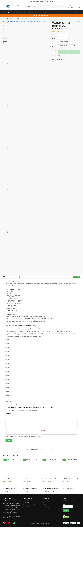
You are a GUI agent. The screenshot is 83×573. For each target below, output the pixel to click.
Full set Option (52, 449)
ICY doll (38, 523)
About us (45, 504)
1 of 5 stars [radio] (6, 415)
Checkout (78, 7)
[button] (77, 12)
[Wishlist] (19, 461)
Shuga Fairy (32, 523)
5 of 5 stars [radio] (14, 415)
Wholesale (45, 500)
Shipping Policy (26, 502)
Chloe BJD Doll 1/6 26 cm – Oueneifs (31, 478)
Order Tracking (46, 507)
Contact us (45, 506)
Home (4, 18)
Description (10, 276)
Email (43, 430)
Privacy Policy (26, 507)
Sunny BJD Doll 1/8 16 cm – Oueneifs (50, 478)
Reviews (17, 276)
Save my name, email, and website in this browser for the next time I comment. (24, 436)
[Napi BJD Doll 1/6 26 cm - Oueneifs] (79, 21)
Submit (65, 510)
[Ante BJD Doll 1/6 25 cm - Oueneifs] (78, 21)
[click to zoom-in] (28, 41)
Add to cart (69, 52)
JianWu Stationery (45, 523)
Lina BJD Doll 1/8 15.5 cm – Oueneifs (70, 478)
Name (7, 430)
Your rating (9, 413)
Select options (12, 484)
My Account (70, 7)
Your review (9, 417)
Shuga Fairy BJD (10, 18)
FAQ (44, 502)
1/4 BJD (17, 18)
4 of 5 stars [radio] (12, 415)
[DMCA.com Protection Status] (71, 516)
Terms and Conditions (28, 506)
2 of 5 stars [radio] (8, 415)
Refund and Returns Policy (29, 504)
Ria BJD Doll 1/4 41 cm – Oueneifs (10, 478)
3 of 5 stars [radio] (10, 415)
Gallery (4, 276)
